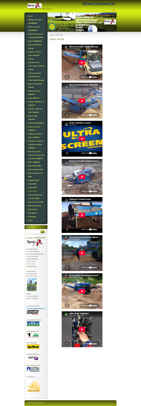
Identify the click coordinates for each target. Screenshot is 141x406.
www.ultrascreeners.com (33, 365)
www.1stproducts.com (32, 331)
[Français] (111, 10)
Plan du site (95, 4)
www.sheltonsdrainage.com (33, 320)
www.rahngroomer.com (32, 354)
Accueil (51, 35)
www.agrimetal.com (31, 342)
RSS (104, 4)
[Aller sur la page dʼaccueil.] (34, 8)
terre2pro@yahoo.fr (31, 266)
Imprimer (111, 4)
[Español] (114, 10)
